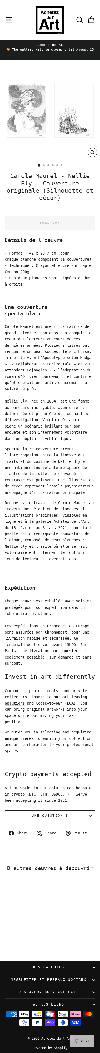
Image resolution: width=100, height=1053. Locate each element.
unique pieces (19, 738)
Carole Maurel (19, 326)
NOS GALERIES (48, 967)
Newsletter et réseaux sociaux (49, 980)
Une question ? (50, 816)
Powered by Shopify (50, 1048)
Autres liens (48, 1004)
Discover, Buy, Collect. (49, 992)
